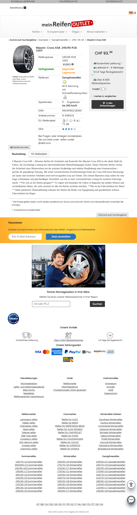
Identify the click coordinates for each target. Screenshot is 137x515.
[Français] (134, 13)
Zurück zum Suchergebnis (23, 40)
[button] (131, 484)
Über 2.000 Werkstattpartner (68, 340)
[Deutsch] (130, 13)
